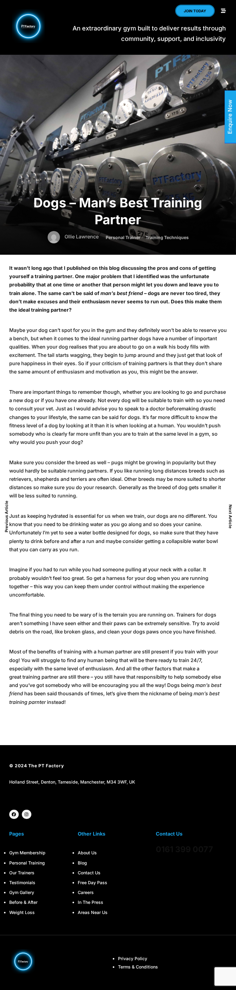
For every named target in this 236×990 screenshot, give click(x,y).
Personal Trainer (123, 237)
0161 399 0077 (184, 849)
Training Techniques (167, 237)
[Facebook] (14, 814)
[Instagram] (26, 814)
